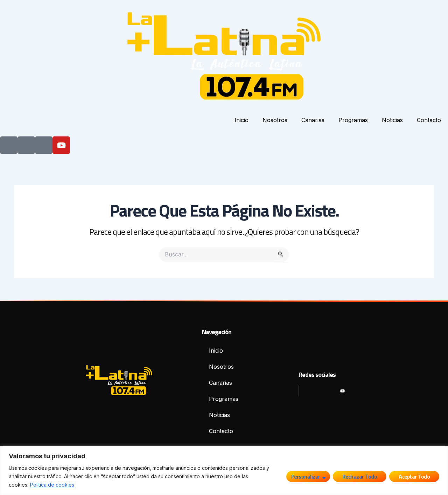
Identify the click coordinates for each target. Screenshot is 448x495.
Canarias (312, 119)
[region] (224, 470)
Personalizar (305, 476)
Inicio (241, 119)
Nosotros (274, 119)
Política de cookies (52, 485)
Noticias (392, 119)
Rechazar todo (359, 476)
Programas (353, 119)
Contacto (429, 119)
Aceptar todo (414, 476)
